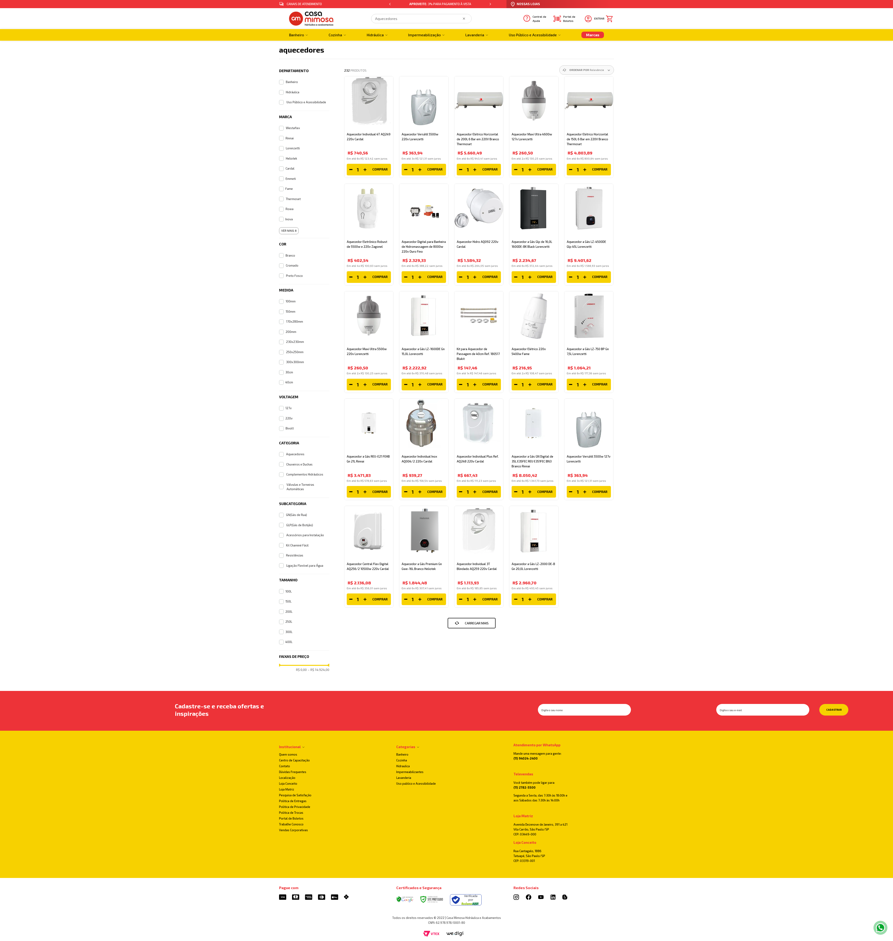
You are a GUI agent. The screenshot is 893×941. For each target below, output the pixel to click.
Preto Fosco (294, 276)
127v (288, 408)
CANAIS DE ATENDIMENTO (304, 4)
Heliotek (291, 158)
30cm (289, 372)
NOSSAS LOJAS (528, 4)
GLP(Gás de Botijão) (299, 525)
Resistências (294, 555)
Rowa (289, 209)
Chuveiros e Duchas (299, 464)
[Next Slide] (490, 4)
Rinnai (290, 138)
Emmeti (291, 179)
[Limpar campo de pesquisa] (465, 18)
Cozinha (401, 760)
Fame (289, 189)
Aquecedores (295, 454)
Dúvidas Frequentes (292, 772)
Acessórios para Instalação (305, 535)
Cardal (290, 168)
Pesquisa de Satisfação (295, 795)
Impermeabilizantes (409, 772)
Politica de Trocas (291, 812)
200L (288, 611)
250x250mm (294, 352)
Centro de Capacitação (294, 760)
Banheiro (292, 82)
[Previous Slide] (390, 4)
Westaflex (293, 128)
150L (288, 601)
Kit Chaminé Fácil (297, 545)
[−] (350, 169)
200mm (291, 332)
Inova (289, 219)
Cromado (292, 265)
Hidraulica (403, 766)
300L (288, 632)
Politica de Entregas (293, 801)
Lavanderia (403, 778)
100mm (291, 301)
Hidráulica (292, 92)
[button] (304, 71)
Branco (290, 255)
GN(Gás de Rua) (296, 515)
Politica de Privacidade (294, 807)
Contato (284, 766)
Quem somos (288, 754)
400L (288, 642)
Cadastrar (834, 709)
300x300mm (295, 362)
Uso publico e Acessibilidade (416, 783)
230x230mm (295, 342)
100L (288, 591)
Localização (287, 778)
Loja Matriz (286, 789)
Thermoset (293, 199)
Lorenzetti (293, 148)
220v (289, 418)
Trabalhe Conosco (291, 824)
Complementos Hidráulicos (304, 474)
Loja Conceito (288, 783)
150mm (290, 311)
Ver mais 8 (289, 230)
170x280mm (294, 321)
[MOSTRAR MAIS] (472, 623)
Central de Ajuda (539, 18)
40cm (289, 382)
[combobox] (421, 18)
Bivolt (290, 428)
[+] (364, 169)
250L (288, 621)
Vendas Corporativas (293, 830)
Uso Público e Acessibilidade (306, 102)
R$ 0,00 (301, 670)
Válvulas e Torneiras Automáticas (300, 487)
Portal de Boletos (291, 818)
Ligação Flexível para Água (304, 565)
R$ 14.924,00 (318, 670)
